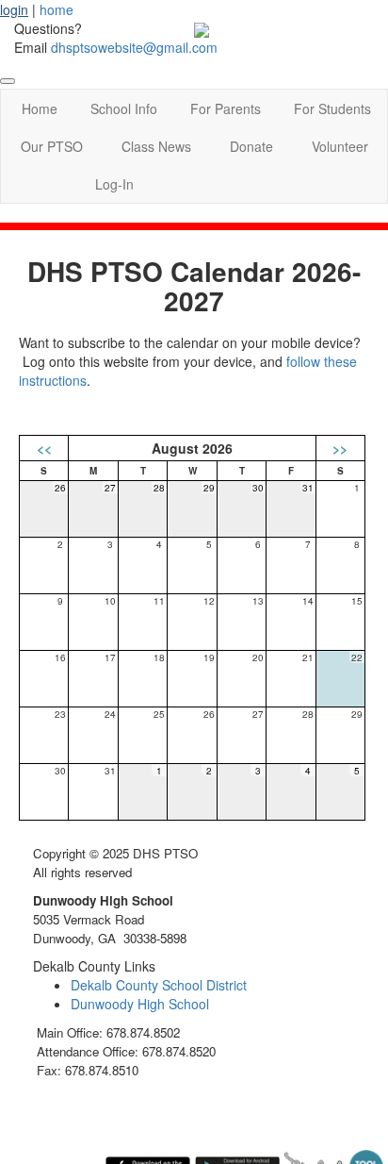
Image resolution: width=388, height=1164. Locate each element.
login (14, 9)
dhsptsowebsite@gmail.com (134, 47)
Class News (156, 146)
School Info (123, 108)
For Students (332, 108)
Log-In (114, 184)
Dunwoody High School (140, 1003)
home (56, 9)
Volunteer (340, 146)
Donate (251, 146)
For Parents (225, 108)
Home (39, 108)
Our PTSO (52, 146)
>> (340, 448)
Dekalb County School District (159, 984)
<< (44, 448)
